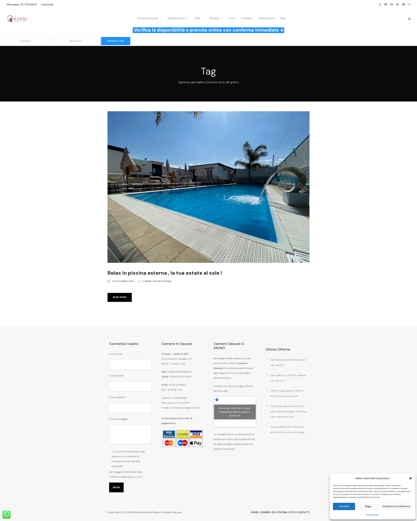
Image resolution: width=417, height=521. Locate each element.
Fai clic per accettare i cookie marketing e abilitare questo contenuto (235, 411)
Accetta (344, 506)
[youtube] (403, 4)
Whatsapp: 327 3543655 (22, 4)
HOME (254, 512)
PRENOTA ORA (115, 41)
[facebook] (391, 4)
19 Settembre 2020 (123, 281)
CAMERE (265, 512)
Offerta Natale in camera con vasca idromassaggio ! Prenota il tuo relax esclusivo (288, 411)
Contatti (247, 18)
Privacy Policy (372, 514)
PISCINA (282, 512)
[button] (410, 478)
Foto (232, 18)
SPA (197, 18)
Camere (147, 281)
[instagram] (409, 4)
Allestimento (176, 18)
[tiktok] (380, 4)
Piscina (214, 18)
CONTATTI (303, 512)
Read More (119, 297)
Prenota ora (266, 18)
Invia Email (47, 4)
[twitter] (397, 4)
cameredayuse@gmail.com (185, 407)
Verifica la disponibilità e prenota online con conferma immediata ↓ (209, 30)
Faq (282, 18)
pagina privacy (134, 476)
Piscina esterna (162, 281)
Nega (368, 506)
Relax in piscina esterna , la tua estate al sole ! (165, 273)
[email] (385, 4)
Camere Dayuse (147, 18)
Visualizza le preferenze (396, 506)
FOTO (292, 512)
